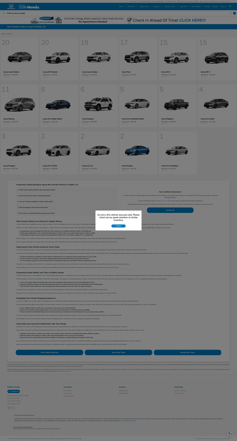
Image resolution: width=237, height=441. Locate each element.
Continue (118, 226)
